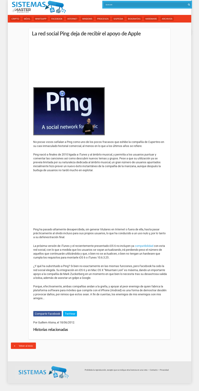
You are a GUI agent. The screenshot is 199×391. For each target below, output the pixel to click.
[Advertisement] (56, 61)
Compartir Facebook (47, 313)
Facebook (56, 19)
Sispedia (118, 19)
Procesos (103, 19)
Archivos (167, 19)
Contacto (153, 370)
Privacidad (164, 370)
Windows (87, 19)
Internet (72, 19)
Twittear (70, 313)
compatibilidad (144, 245)
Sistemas (39, 7)
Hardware (151, 19)
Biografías (134, 19)
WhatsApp (40, 19)
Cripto (15, 19)
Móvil (27, 19)
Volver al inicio (26, 346)
